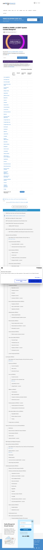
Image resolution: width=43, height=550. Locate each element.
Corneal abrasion (6, 107)
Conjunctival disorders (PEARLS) (14, 241)
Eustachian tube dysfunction (6, 117)
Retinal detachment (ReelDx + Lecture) (19, 325)
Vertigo (5, 189)
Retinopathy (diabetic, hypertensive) (6, 172)
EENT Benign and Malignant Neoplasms (13, 441)
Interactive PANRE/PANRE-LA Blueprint (15, 51)
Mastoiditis (5, 141)
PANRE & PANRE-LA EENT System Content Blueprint (15, 215)
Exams (13, 10)
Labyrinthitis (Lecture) (15, 383)
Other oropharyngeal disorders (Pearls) (16, 515)
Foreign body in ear (7, 119)
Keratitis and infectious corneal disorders (19, 257)
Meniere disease (6, 144)
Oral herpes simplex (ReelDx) (17, 493)
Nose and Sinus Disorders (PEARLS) (12, 444)
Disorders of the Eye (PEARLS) (11, 235)
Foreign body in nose (7, 124)
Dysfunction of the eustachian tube (18, 379)
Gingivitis (13, 491)
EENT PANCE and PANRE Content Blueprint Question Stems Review (21, 231)
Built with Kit (25, 536)
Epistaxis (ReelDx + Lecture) (14, 450)
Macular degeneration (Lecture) (17, 323)
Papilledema (6, 159)
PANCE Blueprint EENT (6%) (9, 20)
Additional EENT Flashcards (14, 225)
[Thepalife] (34, 548)
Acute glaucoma (6, 79)
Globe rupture (11, 435)
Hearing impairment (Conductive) (17, 405)
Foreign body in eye (7, 122)
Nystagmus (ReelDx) (15, 303)
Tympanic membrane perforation (6, 185)
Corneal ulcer (6, 109)
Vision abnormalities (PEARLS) (14, 337)
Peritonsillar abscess (7, 163)
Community (30, 10)
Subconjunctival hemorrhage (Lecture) (19, 246)
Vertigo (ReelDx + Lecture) (16, 386)
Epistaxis (5, 114)
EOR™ (18, 10)
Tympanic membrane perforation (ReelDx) (19, 397)
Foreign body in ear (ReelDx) (14, 422)
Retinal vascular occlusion (6, 169)
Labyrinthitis (6, 133)
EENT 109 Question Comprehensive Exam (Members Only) (16, 220)
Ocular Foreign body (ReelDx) (14, 353)
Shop (26, 10)
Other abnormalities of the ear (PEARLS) (16, 411)
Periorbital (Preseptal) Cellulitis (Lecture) (19, 317)
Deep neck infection (15, 481)
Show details (37, 277)
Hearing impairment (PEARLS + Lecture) (16, 402)
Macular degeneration (6, 139)
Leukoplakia (6, 151)
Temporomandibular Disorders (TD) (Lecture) (20, 518)
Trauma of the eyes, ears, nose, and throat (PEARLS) (15, 425)
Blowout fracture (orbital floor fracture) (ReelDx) (17, 430)
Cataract (5, 100)
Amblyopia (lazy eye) (15, 342)
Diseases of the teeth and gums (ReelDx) (16, 468)
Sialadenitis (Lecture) (15, 509)
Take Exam (22, 191)
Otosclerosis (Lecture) (15, 399)
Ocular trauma (6, 148)
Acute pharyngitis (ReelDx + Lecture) (18, 501)
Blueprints (34, 10)
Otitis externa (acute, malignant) (7, 156)
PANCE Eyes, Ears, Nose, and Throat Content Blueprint (15, 213)
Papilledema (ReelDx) (15, 309)
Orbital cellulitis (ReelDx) (16, 314)
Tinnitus (5, 182)
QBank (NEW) (5, 10)
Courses (9, 10)
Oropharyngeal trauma (13, 513)
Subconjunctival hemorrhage (6, 176)
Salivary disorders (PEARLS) (14, 504)
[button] (10, 541)
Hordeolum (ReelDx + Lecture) (17, 298)
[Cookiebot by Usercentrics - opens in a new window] (37, 268)
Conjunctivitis (6, 104)
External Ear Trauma (15, 371)
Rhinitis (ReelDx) (12, 457)
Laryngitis (5, 136)
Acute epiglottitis (7, 77)
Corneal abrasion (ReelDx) (13, 433)
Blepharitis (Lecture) (15, 287)
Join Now (4, 13)
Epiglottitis (13, 488)
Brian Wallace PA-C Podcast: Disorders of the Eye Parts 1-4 (19, 237)
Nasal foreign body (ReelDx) (14, 462)
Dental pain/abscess (7, 111)
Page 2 (33, 543)
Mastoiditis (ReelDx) (15, 413)
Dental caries (14, 486)
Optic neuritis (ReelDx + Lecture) (17, 306)
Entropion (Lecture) (15, 295)
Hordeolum (6, 129)
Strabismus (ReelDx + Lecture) (17, 347)
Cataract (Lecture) (15, 252)
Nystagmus (5, 146)
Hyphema (5, 131)
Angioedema (6, 93)
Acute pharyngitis (7, 81)
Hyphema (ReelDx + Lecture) (14, 438)
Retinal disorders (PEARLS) (13, 320)
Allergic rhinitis (6, 90)
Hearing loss (6, 126)
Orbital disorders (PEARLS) (13, 312)
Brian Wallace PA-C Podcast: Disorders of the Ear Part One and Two (21, 359)
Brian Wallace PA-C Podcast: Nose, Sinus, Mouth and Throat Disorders (21, 446)
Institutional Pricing (35, 542)
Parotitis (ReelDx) (15, 507)
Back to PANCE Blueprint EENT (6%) (19, 206)
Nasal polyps (11, 454)
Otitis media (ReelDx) (15, 394)
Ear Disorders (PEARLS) (10, 356)
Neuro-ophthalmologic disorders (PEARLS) (16, 301)
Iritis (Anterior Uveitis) (15, 266)
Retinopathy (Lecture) (15, 328)
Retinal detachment (7, 166)
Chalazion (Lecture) (15, 290)
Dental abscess (14, 483)
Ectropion (13, 293)
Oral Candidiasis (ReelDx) (16, 478)
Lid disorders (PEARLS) (13, 285)
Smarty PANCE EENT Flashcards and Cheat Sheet (15, 223)
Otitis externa (14, 368)
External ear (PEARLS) (13, 363)
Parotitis (5, 161)
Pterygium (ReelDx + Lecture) (17, 260)
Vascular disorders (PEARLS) (14, 331)
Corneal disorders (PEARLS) (14, 250)
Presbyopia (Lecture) (15, 350)
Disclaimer (34, 540)
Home (4, 20)
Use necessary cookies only (21, 281)
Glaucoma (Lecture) (15, 345)
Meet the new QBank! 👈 (36, 1)
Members (21, 10)
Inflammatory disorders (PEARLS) (15, 263)
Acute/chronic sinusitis (6, 88)
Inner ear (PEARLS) (12, 374)
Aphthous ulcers (6, 95)
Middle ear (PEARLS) (12, 389)
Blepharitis (5, 97)
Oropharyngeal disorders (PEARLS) (12, 465)
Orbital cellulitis (6, 153)
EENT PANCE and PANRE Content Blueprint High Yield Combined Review (19, 229)
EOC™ (15, 10)
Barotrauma (11, 428)
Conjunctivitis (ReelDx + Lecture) (17, 244)
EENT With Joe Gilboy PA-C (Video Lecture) (16, 202)
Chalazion (5, 102)
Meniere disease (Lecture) (16, 416)
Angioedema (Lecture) (16, 473)
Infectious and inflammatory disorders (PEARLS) (17, 470)
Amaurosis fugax (15, 340)
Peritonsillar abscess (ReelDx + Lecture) (19, 498)
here (8, 54)
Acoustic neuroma (15, 376)
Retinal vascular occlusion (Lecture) (18, 334)
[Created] (36, 548)
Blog (24, 10)
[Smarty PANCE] (10, 3)
